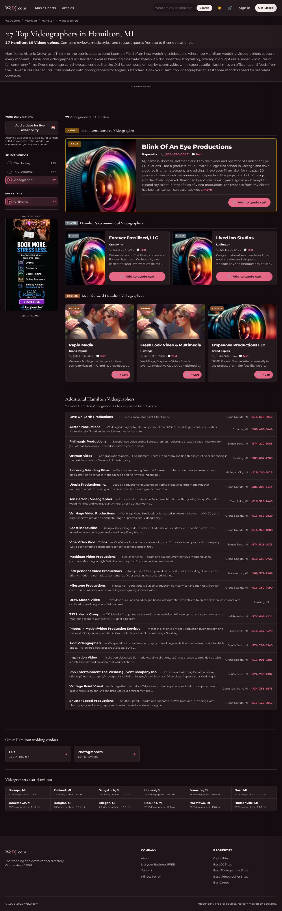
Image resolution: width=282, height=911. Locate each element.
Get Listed (266, 7)
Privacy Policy (151, 876)
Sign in (244, 8)
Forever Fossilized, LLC (133, 237)
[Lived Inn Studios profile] (192, 258)
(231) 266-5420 (230, 249)
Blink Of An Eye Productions (187, 147)
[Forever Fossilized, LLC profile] (85, 258)
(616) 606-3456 (83, 356)
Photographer (24, 171)
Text (197, 154)
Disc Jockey (22, 163)
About (145, 858)
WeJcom (15, 8)
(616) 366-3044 (226, 356)
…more (206, 190)
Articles (68, 8)
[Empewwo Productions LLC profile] (242, 321)
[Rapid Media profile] (99, 321)
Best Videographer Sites (230, 876)
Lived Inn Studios (234, 237)
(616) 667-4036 (123, 249)
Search (204, 7)
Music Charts (45, 8)
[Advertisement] (141, 98)
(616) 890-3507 (154, 356)
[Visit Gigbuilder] (31, 265)
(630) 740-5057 (177, 154)
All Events (21, 201)
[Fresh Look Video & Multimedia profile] (171, 321)
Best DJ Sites (222, 864)
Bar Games (221, 882)
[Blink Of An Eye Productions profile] (101, 175)
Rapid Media (81, 345)
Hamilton (48, 20)
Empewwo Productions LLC (238, 345)
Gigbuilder (221, 858)
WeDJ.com (12, 20)
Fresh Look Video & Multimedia (170, 345)
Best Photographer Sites (230, 870)
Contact (146, 870)
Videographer (23, 180)
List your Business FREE (158, 864)
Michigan (31, 20)
